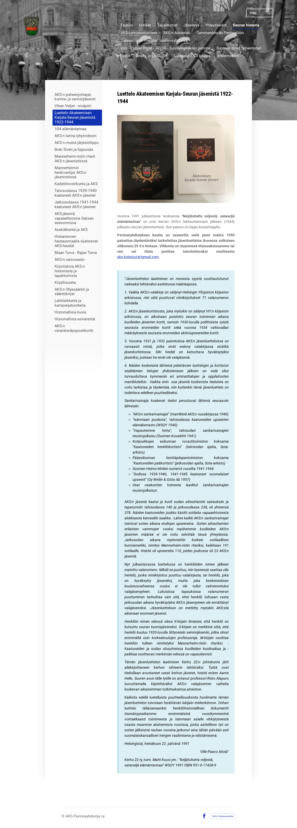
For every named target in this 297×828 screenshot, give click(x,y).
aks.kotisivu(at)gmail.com (138, 257)
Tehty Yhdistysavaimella (222, 816)
